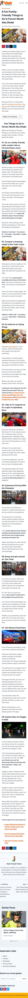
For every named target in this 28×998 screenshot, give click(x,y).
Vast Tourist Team (15, 26)
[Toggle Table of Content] (19, 117)
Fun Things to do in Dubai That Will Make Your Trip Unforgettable (13, 395)
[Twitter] (7, 989)
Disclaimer (6, 961)
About (5, 956)
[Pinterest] (4, 989)
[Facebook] (1, 989)
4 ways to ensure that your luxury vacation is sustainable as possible (5, 890)
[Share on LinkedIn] (14, 46)
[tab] (12, 941)
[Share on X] (11, 46)
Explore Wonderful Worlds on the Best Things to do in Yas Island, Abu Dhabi (15, 827)
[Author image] (3, 26)
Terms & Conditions (9, 966)
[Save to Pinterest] (3, 46)
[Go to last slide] (4, 925)
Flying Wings (12, 346)
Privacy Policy (7, 964)
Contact (5, 958)
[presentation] (14, 919)
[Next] (24, 925)
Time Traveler (9, 935)
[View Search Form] (26, 3)
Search (24, 978)
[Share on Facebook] (7, 46)
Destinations (6, 8)
